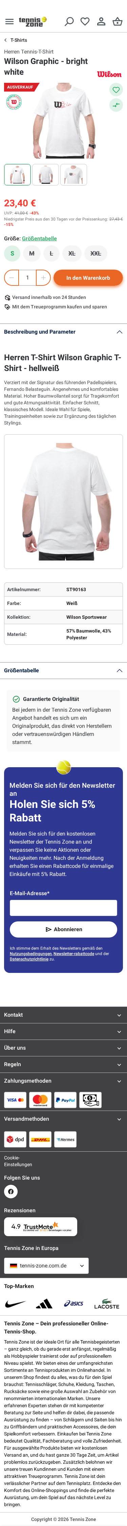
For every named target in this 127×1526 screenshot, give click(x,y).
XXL (98, 255)
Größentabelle (21, 670)
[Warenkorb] (117, 21)
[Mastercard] (40, 1100)
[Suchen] (68, 21)
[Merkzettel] (85, 21)
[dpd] (15, 1139)
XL (75, 255)
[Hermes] (65, 1139)
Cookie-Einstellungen (11, 1161)
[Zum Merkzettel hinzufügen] (116, 89)
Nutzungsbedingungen (31, 953)
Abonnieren (68, 929)
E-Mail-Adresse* (29, 893)
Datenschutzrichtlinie (29, 959)
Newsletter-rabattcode (74, 953)
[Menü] (9, 21)
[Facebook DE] (11, 1191)
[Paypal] (65, 1100)
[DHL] (40, 1139)
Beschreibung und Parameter (40, 332)
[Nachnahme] (90, 1100)
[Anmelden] (101, 21)
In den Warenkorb (88, 278)
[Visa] (15, 1100)
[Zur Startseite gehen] (33, 21)
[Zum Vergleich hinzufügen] (116, 105)
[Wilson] (109, 73)
